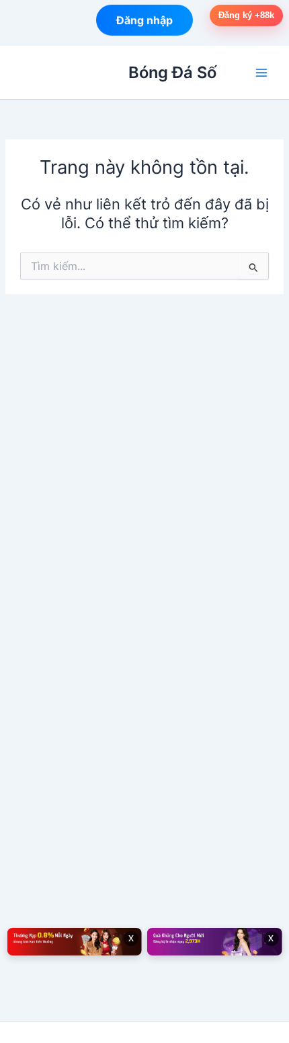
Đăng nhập (144, 19)
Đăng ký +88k (246, 15)
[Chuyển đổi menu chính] (261, 73)
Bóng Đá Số (172, 72)
